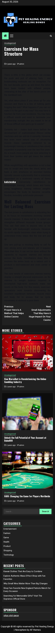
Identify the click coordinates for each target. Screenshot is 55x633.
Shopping (8, 550)
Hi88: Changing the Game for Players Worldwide (27, 496)
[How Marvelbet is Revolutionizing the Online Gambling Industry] (27, 352)
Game (6, 537)
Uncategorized (10, 43)
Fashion (7, 533)
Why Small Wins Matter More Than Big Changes (26, 583)
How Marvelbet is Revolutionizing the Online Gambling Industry (25, 380)
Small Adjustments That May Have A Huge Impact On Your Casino (40, 313)
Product (7, 546)
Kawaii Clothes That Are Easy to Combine (23, 571)
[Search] (51, 36)
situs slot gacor (11, 615)
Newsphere (21, 630)
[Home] (5, 36)
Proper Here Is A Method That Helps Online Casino (14, 311)
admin (21, 64)
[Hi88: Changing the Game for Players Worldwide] (27, 470)
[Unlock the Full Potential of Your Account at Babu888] (27, 411)
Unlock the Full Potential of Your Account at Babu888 (25, 439)
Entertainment (10, 529)
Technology (9, 555)
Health (6, 542)
